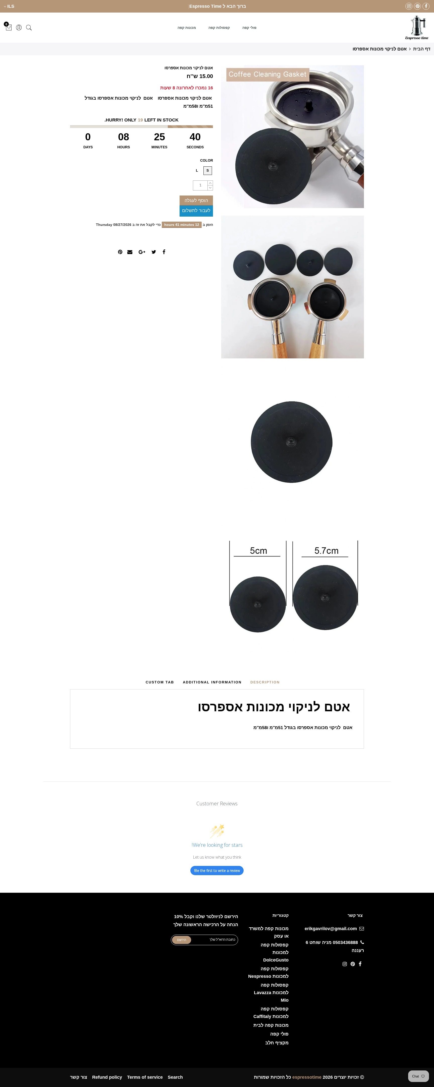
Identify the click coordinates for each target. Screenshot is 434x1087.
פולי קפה (249, 28)
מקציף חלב (277, 1042)
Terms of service (145, 1077)
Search (175, 1077)
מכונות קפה (187, 28)
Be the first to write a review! (217, 870)
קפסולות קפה (219, 28)
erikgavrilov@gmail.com (331, 928)
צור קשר (78, 1077)
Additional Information (212, 682)
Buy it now (196, 211)
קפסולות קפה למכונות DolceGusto (275, 952)
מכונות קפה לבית (271, 1025)
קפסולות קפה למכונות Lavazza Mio (271, 993)
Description (265, 682)
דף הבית (421, 48)
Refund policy (107, 1077)
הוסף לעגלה (196, 200)
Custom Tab (160, 682)
